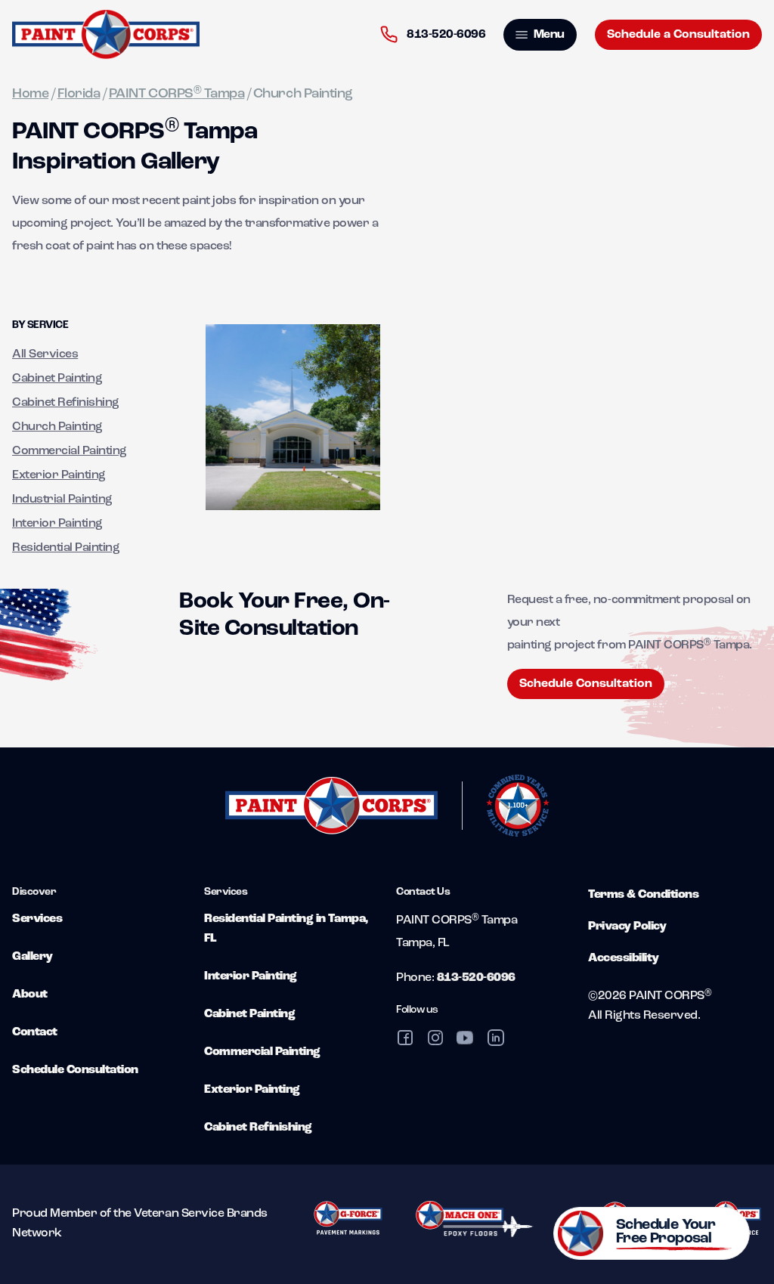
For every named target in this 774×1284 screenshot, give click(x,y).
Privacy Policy (627, 926)
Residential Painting (65, 548)
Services (37, 919)
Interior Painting (57, 524)
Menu (548, 35)
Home (30, 94)
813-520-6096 (445, 35)
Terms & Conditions (643, 895)
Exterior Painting (59, 475)
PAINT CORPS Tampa (176, 94)
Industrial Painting (62, 499)
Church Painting (57, 427)
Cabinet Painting (57, 379)
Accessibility (623, 958)
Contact (34, 1032)
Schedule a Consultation (678, 35)
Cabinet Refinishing (65, 403)
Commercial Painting (69, 451)
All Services (45, 354)
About (30, 995)
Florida (79, 94)
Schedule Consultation (585, 684)
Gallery (32, 957)
